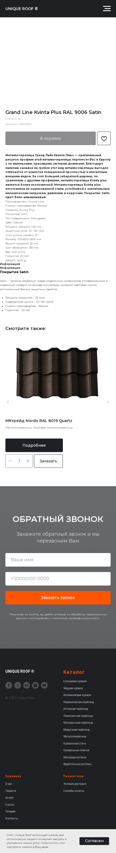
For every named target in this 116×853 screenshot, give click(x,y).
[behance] (26, 685)
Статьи (9, 804)
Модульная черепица (76, 729)
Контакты (11, 818)
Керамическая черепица (78, 702)
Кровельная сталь (74, 743)
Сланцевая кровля (75, 681)
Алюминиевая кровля (77, 695)
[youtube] (44, 685)
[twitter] (17, 685)
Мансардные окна (74, 757)
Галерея (10, 811)
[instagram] (35, 685)
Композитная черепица (78, 715)
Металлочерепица (74, 736)
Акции (9, 797)
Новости (10, 790)
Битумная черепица (75, 708)
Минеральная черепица (78, 722)
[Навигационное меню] (107, 8)
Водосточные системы (77, 764)
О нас (8, 783)
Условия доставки (74, 783)
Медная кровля (73, 688)
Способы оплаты (73, 790)
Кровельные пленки (76, 750)
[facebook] (8, 685)
